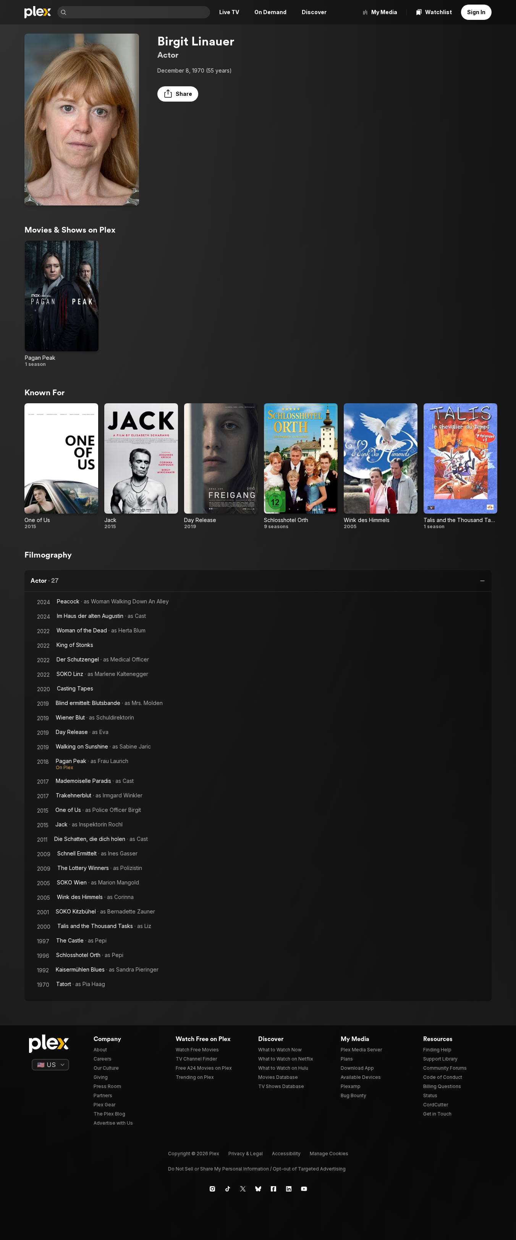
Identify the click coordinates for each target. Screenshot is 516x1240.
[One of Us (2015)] (61, 466)
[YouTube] (304, 1188)
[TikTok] (227, 1188)
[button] (177, 94)
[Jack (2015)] (141, 466)
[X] (243, 1188)
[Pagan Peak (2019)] (62, 304)
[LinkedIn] (288, 1188)
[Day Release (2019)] (221, 466)
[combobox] (139, 12)
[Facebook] (273, 1188)
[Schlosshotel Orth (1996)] (301, 466)
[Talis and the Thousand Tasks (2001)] (460, 466)
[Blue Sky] (258, 1188)
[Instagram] (212, 1188)
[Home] (37, 12)
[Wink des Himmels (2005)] (380, 466)
